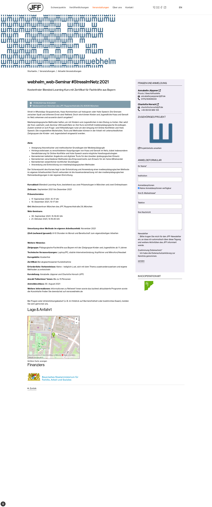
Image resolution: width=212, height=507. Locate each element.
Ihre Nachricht (144, 212)
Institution (142, 175)
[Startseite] (35, 7)
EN (180, 7)
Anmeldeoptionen (146, 185)
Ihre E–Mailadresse (147, 193)
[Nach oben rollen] (207, 502)
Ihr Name (142, 166)
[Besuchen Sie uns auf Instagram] (164, 7)
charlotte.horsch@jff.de (152, 107)
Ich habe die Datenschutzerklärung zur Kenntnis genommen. (156, 254)
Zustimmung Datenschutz (150, 250)
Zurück (33, 388)
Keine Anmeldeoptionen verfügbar (155, 188)
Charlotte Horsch (147, 104)
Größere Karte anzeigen (37, 361)
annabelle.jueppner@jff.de (153, 96)
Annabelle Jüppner (148, 90)
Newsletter (143, 233)
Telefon (141, 202)
